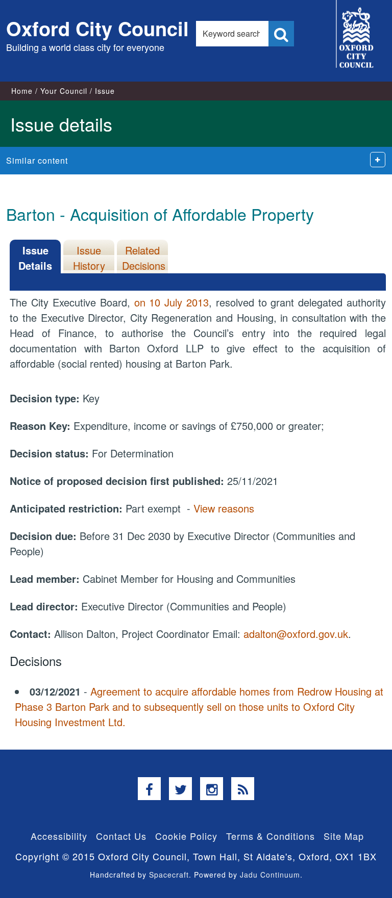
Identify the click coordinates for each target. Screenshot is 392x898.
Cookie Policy (186, 835)
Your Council (63, 91)
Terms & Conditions (270, 835)
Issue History (89, 258)
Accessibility (59, 835)
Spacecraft (169, 874)
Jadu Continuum (270, 874)
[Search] (281, 33)
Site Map (344, 835)
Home (22, 91)
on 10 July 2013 (171, 302)
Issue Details (35, 258)
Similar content (37, 160)
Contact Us (121, 835)
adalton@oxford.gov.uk (295, 633)
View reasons (223, 508)
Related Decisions (143, 258)
